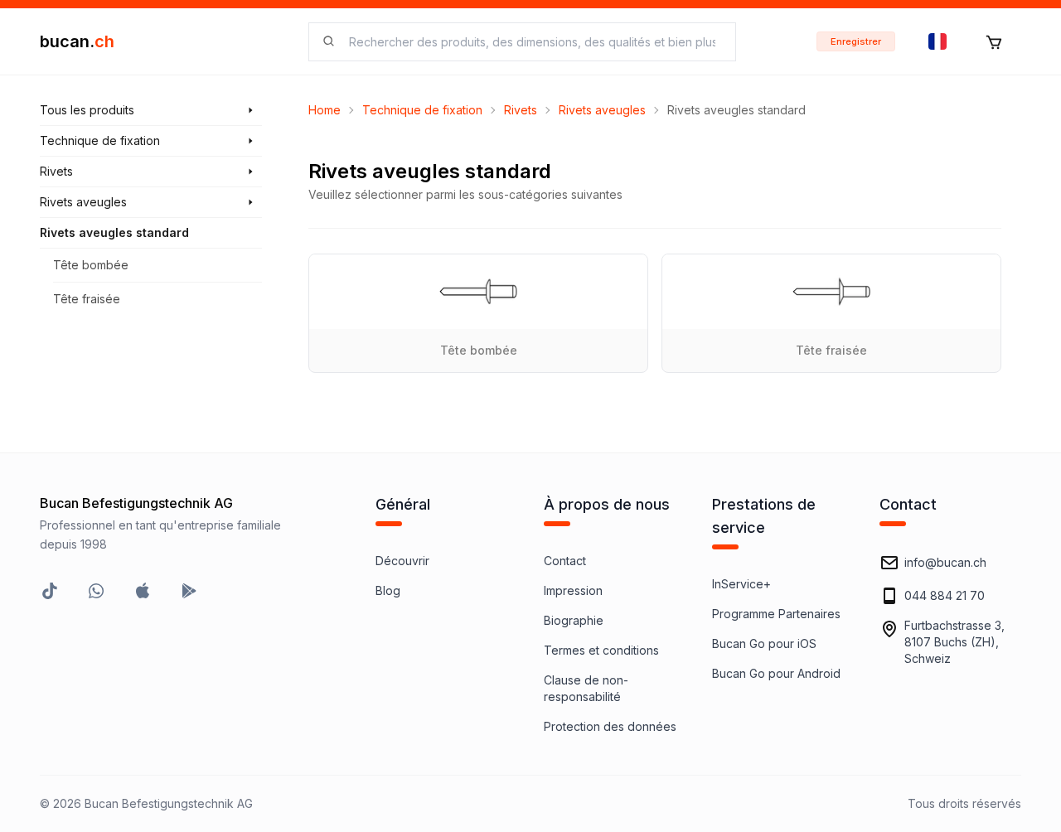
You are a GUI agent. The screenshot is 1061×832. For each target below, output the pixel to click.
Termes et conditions (601, 650)
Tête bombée (90, 265)
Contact (565, 561)
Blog (387, 590)
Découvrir (402, 561)
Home (324, 110)
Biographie (573, 620)
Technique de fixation (422, 110)
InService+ (741, 584)
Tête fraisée (86, 299)
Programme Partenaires (776, 614)
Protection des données (610, 726)
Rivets (520, 110)
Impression (573, 590)
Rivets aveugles (602, 110)
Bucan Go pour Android (776, 673)
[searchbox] (532, 41)
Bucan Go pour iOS (764, 643)
